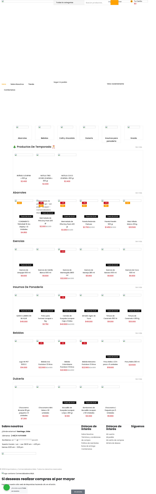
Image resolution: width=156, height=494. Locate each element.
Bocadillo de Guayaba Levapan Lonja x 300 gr (67, 410)
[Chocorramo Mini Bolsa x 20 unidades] (45, 395)
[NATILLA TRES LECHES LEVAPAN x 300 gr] (45, 162)
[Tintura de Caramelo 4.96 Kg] (132, 303)
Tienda (31, 84)
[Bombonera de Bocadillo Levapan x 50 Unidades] (89, 395)
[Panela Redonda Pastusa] (89, 208)
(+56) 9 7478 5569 (18, 436)
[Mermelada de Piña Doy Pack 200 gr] (45, 207)
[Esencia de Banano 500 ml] (110, 257)
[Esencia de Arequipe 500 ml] (24, 257)
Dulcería (89, 138)
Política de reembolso (90, 443)
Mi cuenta (110, 434)
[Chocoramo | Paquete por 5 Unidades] (110, 395)
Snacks (134, 138)
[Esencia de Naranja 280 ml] (89, 257)
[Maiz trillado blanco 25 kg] (132, 208)
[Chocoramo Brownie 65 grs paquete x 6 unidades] (24, 395)
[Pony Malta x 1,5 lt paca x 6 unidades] (110, 349)
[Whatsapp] (146, 433)
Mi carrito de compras (115, 440)
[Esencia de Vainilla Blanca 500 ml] (45, 257)
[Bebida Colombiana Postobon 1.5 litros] (67, 349)
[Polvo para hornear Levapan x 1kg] (45, 303)
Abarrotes (22, 138)
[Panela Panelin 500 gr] (110, 208)
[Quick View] (28, 162)
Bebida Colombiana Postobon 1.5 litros (67, 364)
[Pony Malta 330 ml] (132, 349)
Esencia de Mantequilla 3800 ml (67, 272)
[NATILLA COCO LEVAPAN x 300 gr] (67, 162)
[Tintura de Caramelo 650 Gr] (110, 303)
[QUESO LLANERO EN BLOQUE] (24, 303)
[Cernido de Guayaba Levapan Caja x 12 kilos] (67, 303)
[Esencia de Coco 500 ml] (132, 257)
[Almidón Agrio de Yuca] (89, 303)
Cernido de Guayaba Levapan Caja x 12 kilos (67, 318)
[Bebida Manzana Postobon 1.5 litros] (89, 349)
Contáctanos (9, 90)
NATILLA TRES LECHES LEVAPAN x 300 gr (45, 178)
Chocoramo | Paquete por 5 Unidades (110, 410)
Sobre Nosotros (17, 84)
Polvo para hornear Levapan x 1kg (45, 318)
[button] (137, 2)
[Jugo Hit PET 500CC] (24, 349)
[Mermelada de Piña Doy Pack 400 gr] (67, 208)
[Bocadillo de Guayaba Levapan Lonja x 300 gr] (67, 395)
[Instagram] (134, 433)
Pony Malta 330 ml (132, 362)
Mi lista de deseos (113, 443)
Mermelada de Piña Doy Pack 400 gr (67, 224)
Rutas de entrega (88, 446)
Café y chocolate (67, 138)
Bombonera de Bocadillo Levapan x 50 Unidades (89, 410)
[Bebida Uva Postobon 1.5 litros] (45, 349)
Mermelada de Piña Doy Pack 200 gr (45, 220)
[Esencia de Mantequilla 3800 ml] (67, 257)
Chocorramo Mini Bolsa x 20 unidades (45, 410)
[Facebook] (140, 433)
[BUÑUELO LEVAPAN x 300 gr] (24, 162)
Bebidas (44, 138)
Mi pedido (110, 437)
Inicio (4, 84)
